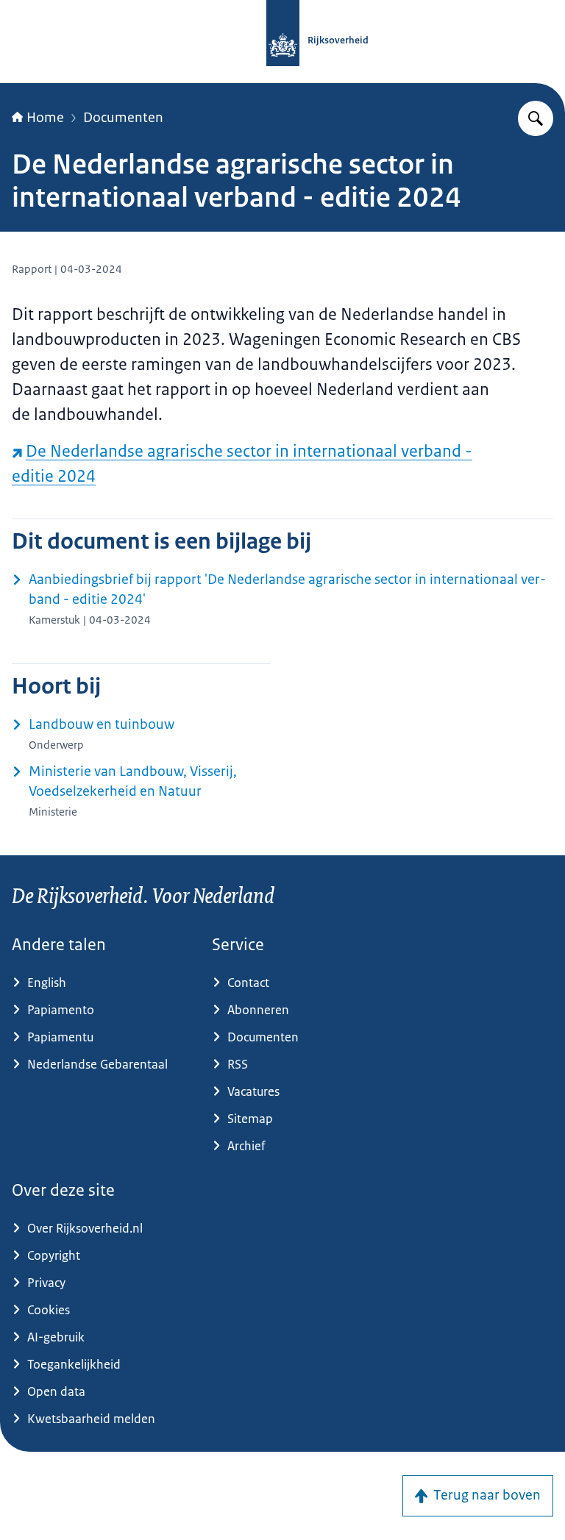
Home (45, 117)
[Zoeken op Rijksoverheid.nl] (535, 118)
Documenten (123, 117)
